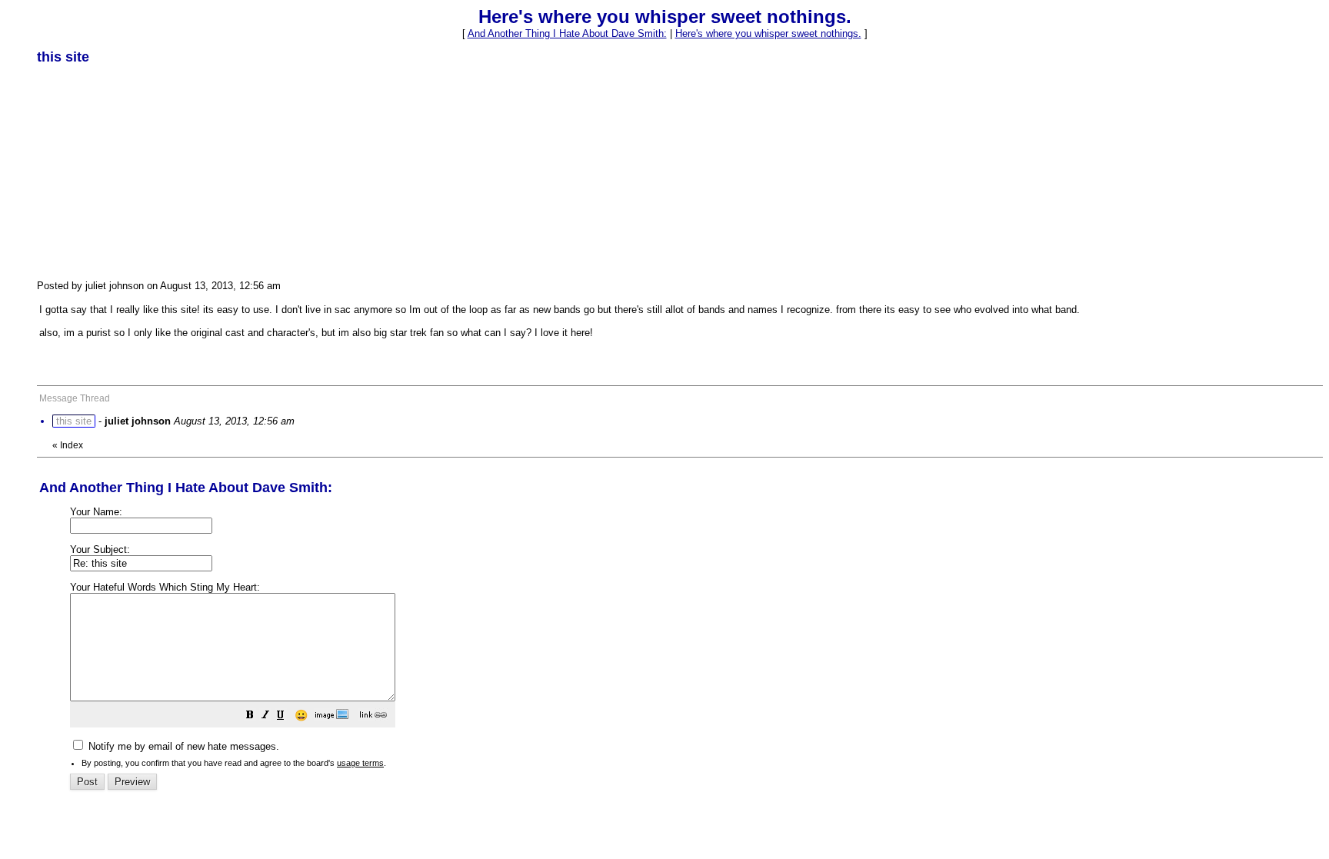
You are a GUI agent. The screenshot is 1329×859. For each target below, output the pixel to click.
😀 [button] (301, 715)
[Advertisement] (152, 171)
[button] (250, 717)
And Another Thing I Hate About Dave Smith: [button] (567, 33)
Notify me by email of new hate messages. (182, 746)
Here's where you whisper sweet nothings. (768, 33)
